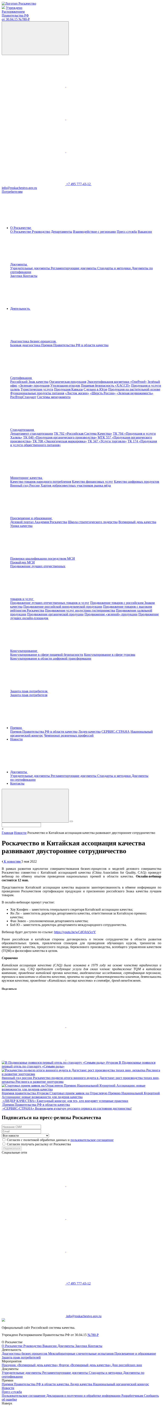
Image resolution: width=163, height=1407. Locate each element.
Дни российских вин (127, 1365)
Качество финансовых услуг (92, 481)
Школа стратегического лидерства (93, 522)
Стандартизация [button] (22, 430)
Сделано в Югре (95, 389)
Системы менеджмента (53, 397)
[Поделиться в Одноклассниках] (98, 1026)
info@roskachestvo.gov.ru (83, 1316)
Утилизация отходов (65, 385)
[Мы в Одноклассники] (98, 86)
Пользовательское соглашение (24, 1395)
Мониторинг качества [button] (26, 478)
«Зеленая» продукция (33, 385)
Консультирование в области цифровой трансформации (50, 658)
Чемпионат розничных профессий (69, 735)
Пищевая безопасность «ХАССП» (105, 385)
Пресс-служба (127, 231)
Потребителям (12, 191)
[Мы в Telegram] (34, 118)
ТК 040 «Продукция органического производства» (60, 437)
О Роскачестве (21, 231)
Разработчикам (132, 1395)
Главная (7, 833)
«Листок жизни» (77, 393)
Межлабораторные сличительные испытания (81, 1353)
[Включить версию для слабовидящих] (35, 38)
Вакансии (145, 231)
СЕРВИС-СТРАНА (115, 731)
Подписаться (11, 1148)
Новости (16, 739)
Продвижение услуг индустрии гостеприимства (80, 610)
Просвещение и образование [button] (31, 518)
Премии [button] (16, 728)
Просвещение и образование (135, 1353)
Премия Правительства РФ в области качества (74, 345)
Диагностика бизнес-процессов (25, 1353)
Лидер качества (89, 731)
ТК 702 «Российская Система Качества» (83, 433)
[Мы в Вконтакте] (34, 86)
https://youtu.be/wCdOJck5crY (75, 932)
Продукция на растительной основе (134, 389)
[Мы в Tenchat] (34, 151)
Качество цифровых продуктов (136, 481)
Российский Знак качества (29, 381)
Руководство (41, 231)
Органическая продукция (67, 381)
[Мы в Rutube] (98, 151)
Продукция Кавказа (68, 389)
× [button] (3, 829)
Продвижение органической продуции (55, 614)
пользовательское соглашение (92, 1140)
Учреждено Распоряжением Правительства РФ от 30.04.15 (16, 13)
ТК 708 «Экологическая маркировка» (59, 441)
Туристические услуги (37, 389)
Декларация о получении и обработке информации (83, 1395)
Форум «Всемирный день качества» (85, 1365)
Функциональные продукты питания (37, 393)
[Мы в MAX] (98, 118)
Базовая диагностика (25, 345)
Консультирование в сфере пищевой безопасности (46, 654)
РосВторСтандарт (23, 397)
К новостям (12, 861)
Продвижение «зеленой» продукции (111, 614)
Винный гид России (25, 485)
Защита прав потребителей (21, 1357)
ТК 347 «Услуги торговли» (107, 441)
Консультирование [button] (24, 651)
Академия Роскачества (50, 522)
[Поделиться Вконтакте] (34, 1026)
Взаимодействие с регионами (94, 231)
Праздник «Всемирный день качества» (30, 1365)
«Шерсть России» (103, 393)
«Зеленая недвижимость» (135, 393)
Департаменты (61, 231)
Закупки (16, 276)
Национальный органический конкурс (121, 1384)
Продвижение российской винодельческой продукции (62, 606)
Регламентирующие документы (74, 268)
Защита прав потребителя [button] (29, 691)
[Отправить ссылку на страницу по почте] (98, 1059)
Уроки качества (21, 526)
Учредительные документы (30, 268)
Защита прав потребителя (28, 695)
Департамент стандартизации (31, 433)
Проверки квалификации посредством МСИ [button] (42, 558)
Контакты (30, 276)
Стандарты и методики (114, 268)
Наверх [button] (7, 1403)
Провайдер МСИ (22, 562)
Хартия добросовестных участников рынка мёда (76, 485)
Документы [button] (19, 264)
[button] (65, 341)
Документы (66, 1346)
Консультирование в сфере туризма (109, 654)
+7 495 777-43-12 (78, 184)
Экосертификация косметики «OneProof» (117, 381)
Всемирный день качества (137, 522)
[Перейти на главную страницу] (19, 3)
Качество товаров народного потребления (40, 481)
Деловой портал (22, 522)
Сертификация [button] (21, 378)
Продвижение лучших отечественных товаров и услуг (49, 603)
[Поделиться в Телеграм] (34, 1059)
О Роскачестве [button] (21, 228)
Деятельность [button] (20, 308)
